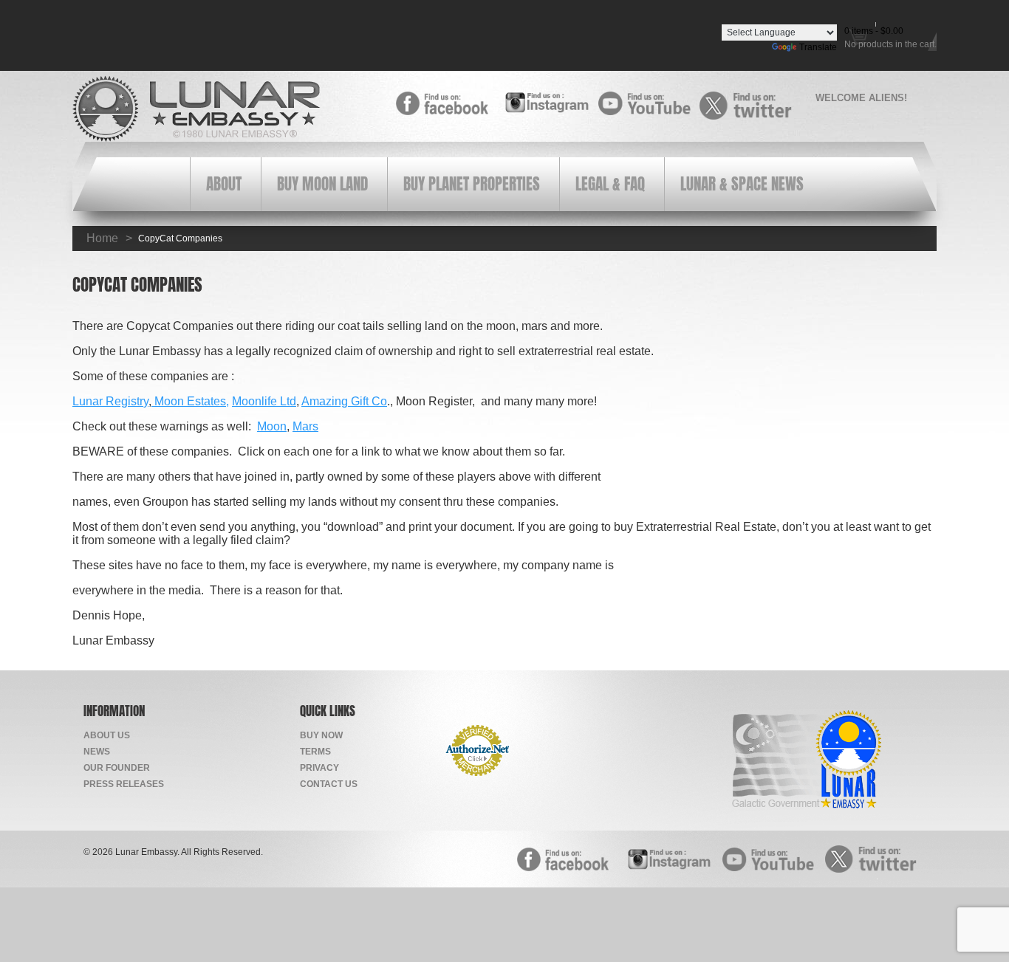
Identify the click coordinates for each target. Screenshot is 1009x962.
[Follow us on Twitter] (875, 858)
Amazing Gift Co (344, 401)
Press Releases (123, 784)
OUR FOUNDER (116, 768)
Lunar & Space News (742, 184)
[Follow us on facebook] (446, 103)
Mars (305, 426)
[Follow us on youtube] (649, 103)
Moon (272, 426)
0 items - (873, 31)
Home (102, 238)
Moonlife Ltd (264, 401)
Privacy (319, 768)
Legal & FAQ (610, 184)
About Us (106, 735)
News (96, 751)
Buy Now (321, 735)
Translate (818, 47)
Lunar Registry (110, 401)
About (224, 184)
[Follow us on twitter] (750, 106)
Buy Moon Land (322, 184)
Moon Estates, (190, 401)
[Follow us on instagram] (547, 102)
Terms (315, 751)
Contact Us (329, 784)
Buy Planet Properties (471, 184)
